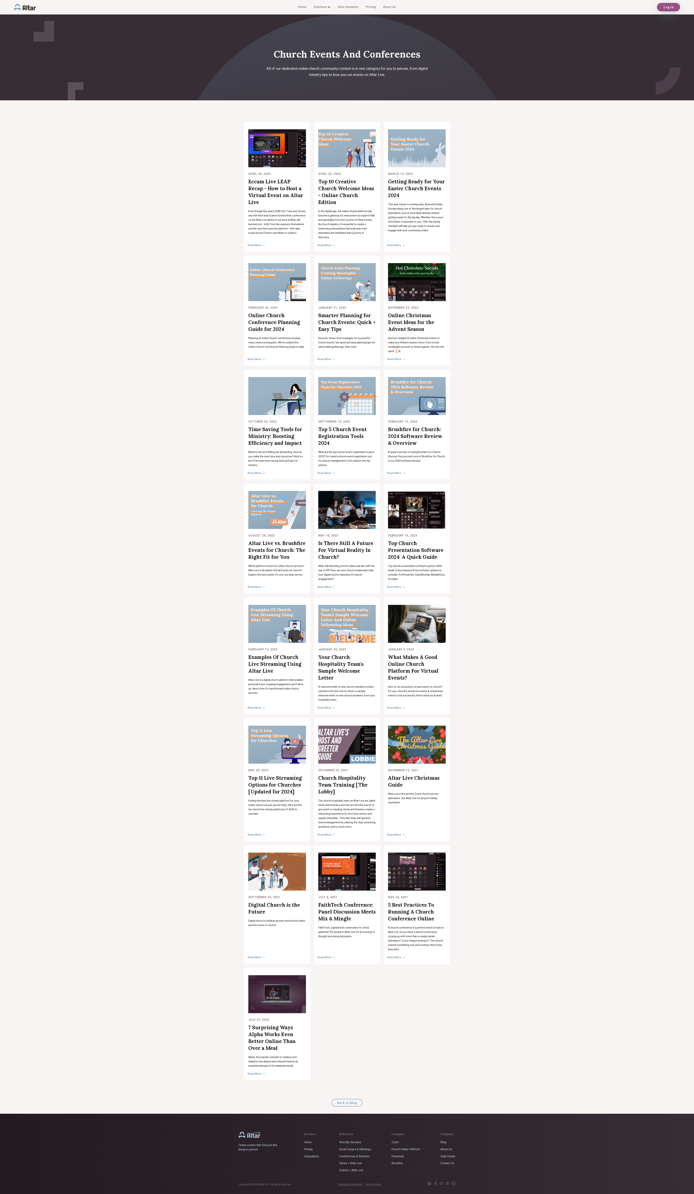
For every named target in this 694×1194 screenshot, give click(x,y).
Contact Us (447, 1163)
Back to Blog (347, 1102)
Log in (668, 7)
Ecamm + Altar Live (351, 1170)
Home (308, 1142)
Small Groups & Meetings (355, 1149)
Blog (443, 1142)
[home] (25, 7)
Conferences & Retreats (354, 1156)
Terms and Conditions (350, 1184)
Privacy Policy (373, 1184)
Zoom (395, 1142)
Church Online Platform (405, 1149)
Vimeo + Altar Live (350, 1163)
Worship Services (350, 1142)
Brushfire (397, 1163)
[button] (322, 7)
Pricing (308, 1149)
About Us (446, 1149)
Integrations (311, 1156)
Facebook (397, 1156)
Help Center (447, 1156)
